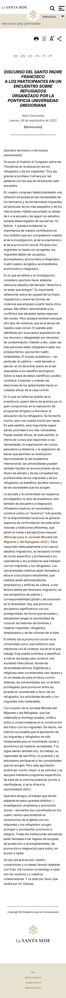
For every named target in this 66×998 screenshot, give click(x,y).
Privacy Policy (33, 988)
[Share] (59, 39)
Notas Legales (33, 977)
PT (50, 56)
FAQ (33, 972)
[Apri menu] (61, 8)
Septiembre (33, 23)
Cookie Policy (33, 982)
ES (30, 56)
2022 (21, 23)
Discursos (9, 23)
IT (44, 56)
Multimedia (33, 127)
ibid (26, 789)
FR (37, 56)
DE (16, 56)
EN (23, 56)
